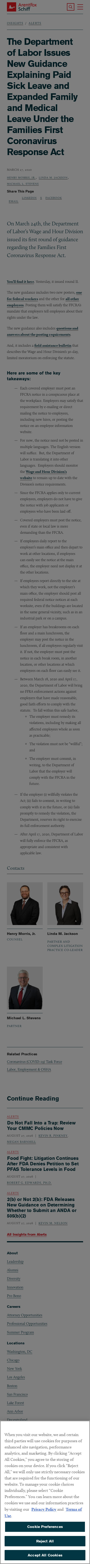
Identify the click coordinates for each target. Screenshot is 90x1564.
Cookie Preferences (45, 1526)
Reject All (45, 1541)
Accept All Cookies (45, 1555)
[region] (45, 1492)
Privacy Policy (43, 1509)
